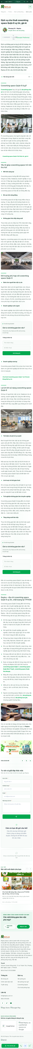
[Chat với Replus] (30, 1046)
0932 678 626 (5, 998)
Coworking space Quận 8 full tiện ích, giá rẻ (15, 156)
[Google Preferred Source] (22, 37)
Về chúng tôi (4, 979)
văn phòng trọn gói (21, 697)
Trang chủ (3, 11)
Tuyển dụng (4, 984)
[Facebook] (2, 1003)
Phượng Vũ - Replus (14, 28)
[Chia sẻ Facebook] (22, 760)
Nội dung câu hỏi (7, 800)
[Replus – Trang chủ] (6, 6)
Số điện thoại (6, 785)
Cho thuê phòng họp (24, 987)
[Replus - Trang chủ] (5, 936)
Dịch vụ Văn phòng (18, 11)
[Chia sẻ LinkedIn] (30, 760)
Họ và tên (5, 778)
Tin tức (10, 11)
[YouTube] (11, 1003)
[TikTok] (7, 1003)
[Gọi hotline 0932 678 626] (21, 1046)
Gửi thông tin (16, 353)
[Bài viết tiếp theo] (30, 868)
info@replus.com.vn (6, 995)
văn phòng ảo (27, 695)
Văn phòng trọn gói (23, 982)
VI (24, 1)
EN (27, 1)
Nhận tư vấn (23, 926)
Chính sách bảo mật (7, 982)
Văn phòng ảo (22, 979)
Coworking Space (23, 984)
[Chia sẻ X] (26, 760)
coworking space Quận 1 (11, 666)
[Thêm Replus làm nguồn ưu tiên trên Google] (24, 1026)
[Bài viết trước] (27, 868)
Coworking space (6, 89)
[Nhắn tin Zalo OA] (25, 1046)
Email (4, 793)
